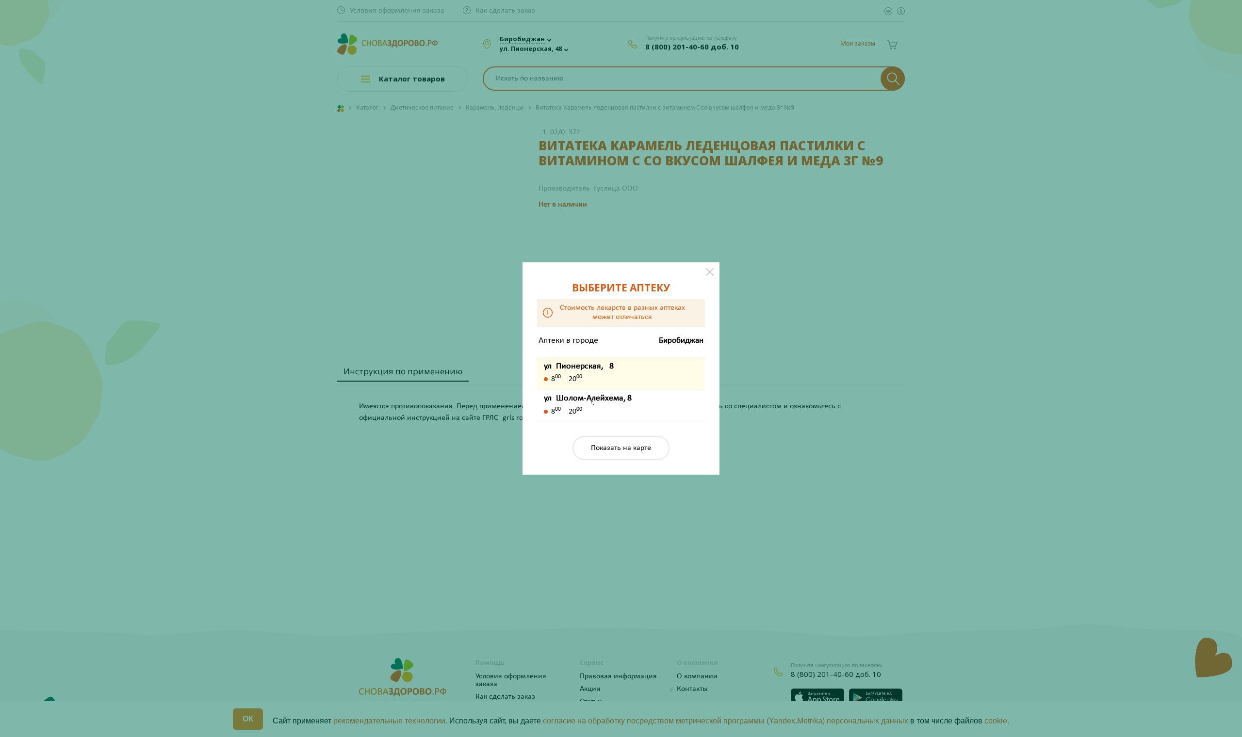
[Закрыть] (709, 272)
